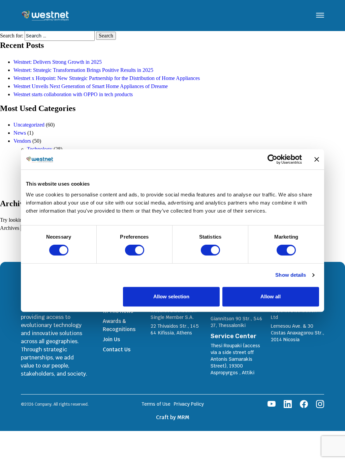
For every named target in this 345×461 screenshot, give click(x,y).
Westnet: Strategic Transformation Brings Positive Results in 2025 (84, 70)
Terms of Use (156, 404)
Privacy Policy (189, 404)
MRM (183, 417)
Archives (9, 228)
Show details (290, 275)
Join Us (111, 339)
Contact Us (116, 349)
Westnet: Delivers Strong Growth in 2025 (57, 62)
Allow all (270, 296)
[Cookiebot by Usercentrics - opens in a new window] (272, 159)
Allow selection (171, 296)
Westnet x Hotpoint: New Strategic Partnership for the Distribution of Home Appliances (106, 78)
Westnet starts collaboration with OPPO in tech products (73, 94)
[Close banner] (316, 159)
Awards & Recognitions (119, 325)
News (19, 133)
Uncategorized (28, 125)
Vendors (22, 141)
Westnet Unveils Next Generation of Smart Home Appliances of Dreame (90, 86)
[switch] (134, 250)
